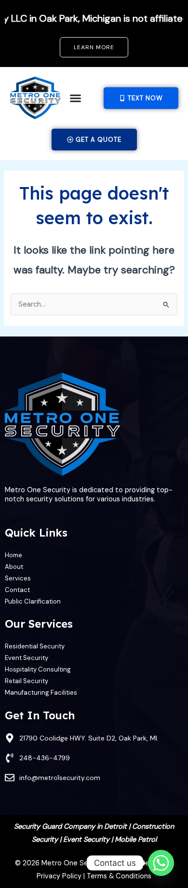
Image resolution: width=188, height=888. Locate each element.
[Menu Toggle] (75, 98)
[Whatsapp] (161, 863)
